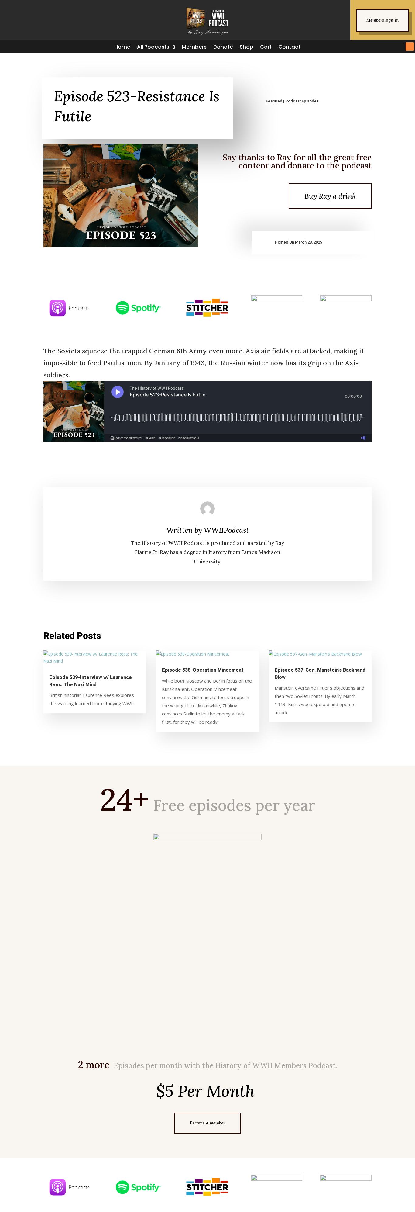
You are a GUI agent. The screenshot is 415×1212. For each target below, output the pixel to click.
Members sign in (382, 20)
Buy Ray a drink (330, 196)
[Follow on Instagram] (377, 46)
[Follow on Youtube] (399, 46)
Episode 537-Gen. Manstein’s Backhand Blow (320, 674)
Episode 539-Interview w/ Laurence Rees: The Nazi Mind (90, 681)
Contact (289, 46)
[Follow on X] (366, 46)
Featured (274, 101)
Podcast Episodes (302, 101)
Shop (246, 46)
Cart (266, 46)
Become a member (207, 1123)
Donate (223, 46)
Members (194, 46)
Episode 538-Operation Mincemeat (203, 670)
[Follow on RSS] (410, 46)
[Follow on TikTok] (388, 46)
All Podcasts (153, 46)
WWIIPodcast (226, 530)
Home (122, 46)
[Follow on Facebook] (355, 46)
